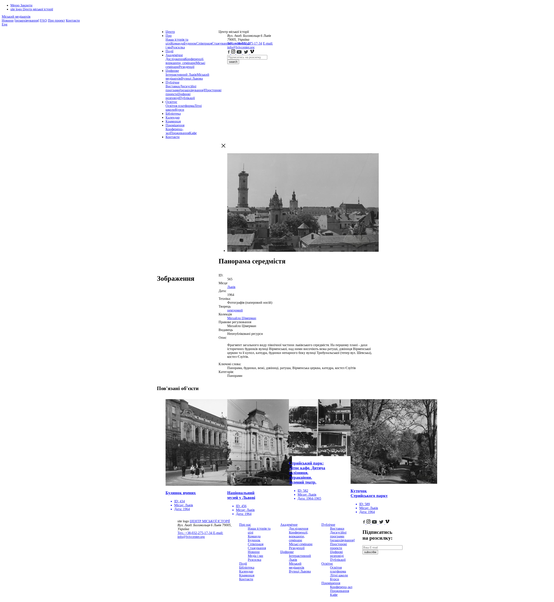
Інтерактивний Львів (181, 74)
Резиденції (186, 67)
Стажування (257, 548)
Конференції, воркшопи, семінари (185, 61)
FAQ (43, 20)
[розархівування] (26, 20)
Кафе (193, 133)
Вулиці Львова (192, 78)
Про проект (56, 20)
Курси (179, 109)
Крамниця (173, 121)
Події (169, 51)
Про (169, 35)
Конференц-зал (341, 587)
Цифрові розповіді (178, 96)
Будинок (190, 43)
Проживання (179, 133)
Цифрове (172, 71)
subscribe (370, 552)
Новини (8, 20)
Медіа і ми (255, 556)
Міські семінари (300, 544)
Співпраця (204, 43)
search (233, 61)
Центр (170, 32)
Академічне (174, 55)
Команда (177, 43)
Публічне (172, 82)
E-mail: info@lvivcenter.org (250, 45)
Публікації (187, 98)
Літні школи (339, 575)
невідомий (235, 310)
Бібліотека (173, 113)
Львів (231, 287)
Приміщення (175, 125)
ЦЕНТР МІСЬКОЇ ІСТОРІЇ (210, 521)
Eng (4, 24)
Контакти (73, 20)
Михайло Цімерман (241, 318)
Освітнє (171, 102)
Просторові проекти (338, 546)
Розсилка (178, 47)
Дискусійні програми (338, 534)
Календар (173, 117)
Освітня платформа (180, 106)
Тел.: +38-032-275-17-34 (244, 43)
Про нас (245, 524)
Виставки (173, 86)
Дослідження (175, 59)
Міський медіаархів (16, 16)
